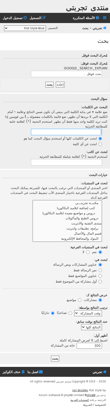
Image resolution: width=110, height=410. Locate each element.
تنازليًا (45, 312)
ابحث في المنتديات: (94, 183)
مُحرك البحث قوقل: (93, 63)
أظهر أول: (100, 335)
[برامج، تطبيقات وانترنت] (67, 228)
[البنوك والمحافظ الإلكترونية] (67, 238)
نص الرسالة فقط (85, 270)
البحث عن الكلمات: (94, 107)
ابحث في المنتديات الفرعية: (88, 247)
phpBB (91, 395)
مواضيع (72, 300)
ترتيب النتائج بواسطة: (92, 307)
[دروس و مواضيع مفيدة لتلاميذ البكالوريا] (67, 213)
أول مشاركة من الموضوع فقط (77, 281)
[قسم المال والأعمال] (67, 233)
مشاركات (91, 300)
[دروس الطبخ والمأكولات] (67, 218)
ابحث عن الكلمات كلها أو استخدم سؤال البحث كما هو (61, 138)
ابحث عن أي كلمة (85, 144)
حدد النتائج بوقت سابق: (91, 321)
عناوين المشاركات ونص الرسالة (75, 264)
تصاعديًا (62, 312)
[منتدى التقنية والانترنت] (67, 223)
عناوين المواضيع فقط (83, 275)
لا (83, 252)
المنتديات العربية (79, 400)
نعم (95, 252)
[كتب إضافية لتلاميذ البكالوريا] (67, 208)
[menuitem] (86, 18)
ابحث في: (100, 259)
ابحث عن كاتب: (96, 151)
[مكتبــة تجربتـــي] (67, 203)
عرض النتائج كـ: (96, 295)
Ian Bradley (80, 390)
